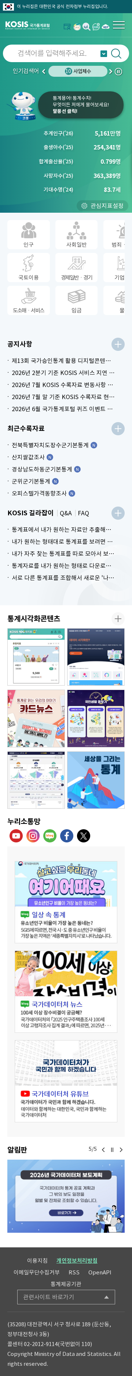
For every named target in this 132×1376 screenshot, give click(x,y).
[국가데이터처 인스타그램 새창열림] (33, 835)
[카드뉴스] (36, 718)
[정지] (112, 1149)
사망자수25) (58, 176)
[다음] (121, 1149)
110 (85, 1344)
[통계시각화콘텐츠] (118, 618)
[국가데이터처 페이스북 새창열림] (66, 835)
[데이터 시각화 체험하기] (95, 657)
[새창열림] (77, 27)
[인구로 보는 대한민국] (36, 780)
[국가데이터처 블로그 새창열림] (49, 835)
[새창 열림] (66, 902)
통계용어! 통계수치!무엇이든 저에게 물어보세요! (81, 104)
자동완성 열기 (103, 53)
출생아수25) (58, 147)
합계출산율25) (56, 161)
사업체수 (78, 71)
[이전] (103, 1149)
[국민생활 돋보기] (95, 718)
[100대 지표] (36, 657)
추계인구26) (58, 133)
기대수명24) (58, 189)
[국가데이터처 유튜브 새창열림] (16, 835)
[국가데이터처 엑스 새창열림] (83, 835)
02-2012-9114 (41, 1344)
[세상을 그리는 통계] (95, 780)
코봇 (22, 106)
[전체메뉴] (119, 25)
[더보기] (118, 344)
